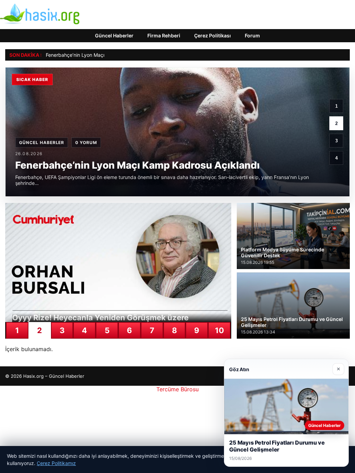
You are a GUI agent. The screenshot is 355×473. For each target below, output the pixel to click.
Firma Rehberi (163, 35)
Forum (252, 35)
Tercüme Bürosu (177, 389)
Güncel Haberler (114, 35)
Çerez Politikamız (56, 463)
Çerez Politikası (212, 35)
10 (219, 330)
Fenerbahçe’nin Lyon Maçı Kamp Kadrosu (92, 55)
